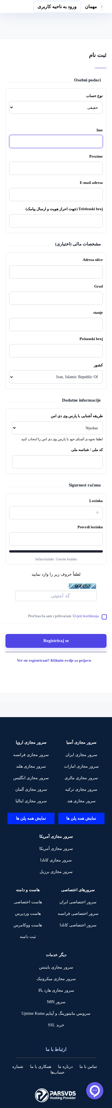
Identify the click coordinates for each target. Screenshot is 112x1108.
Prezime (96, 156)
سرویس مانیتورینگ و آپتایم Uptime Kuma (56, 1013)
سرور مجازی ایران (81, 755)
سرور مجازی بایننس (56, 967)
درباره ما (65, 1066)
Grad (98, 286)
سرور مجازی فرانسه (31, 755)
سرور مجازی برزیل (56, 872)
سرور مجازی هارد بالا (56, 990)
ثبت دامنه (28, 936)
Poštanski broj (91, 339)
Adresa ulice (93, 260)
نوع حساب (94, 96)
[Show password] (96, 512)
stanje (98, 312)
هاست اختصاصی (28, 902)
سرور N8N (56, 1002)
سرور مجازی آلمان (31, 789)
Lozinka (96, 501)
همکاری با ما (40, 1066)
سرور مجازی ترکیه (81, 789)
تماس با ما (88, 1066)
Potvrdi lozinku (90, 527)
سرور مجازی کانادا (56, 860)
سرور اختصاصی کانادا (78, 925)
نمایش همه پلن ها (81, 818)
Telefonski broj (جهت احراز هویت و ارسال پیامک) (64, 209)
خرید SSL (56, 1025)
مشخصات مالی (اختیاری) (78, 244)
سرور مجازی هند (81, 801)
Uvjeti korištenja (86, 616)
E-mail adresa (91, 182)
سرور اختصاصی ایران (77, 902)
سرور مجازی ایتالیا (31, 801)
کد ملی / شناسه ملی (87, 449)
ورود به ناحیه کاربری (57, 6)
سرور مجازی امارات (81, 766)
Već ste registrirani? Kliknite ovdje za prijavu (54, 660)
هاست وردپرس (28, 913)
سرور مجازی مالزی (81, 778)
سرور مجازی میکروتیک (56, 979)
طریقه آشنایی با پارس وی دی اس (77, 416)
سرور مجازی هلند (31, 766)
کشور (98, 365)
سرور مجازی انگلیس (31, 778)
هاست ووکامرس (27, 925)
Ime (99, 130)
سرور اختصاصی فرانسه (78, 913)
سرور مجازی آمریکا (56, 848)
